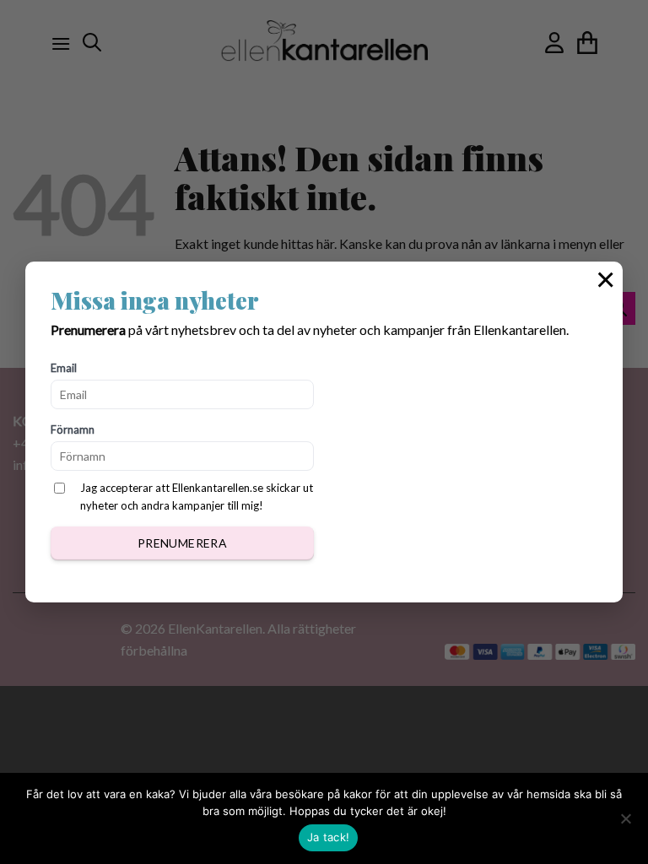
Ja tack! (328, 837)
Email (64, 368)
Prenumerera (183, 543)
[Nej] (625, 823)
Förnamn (72, 429)
